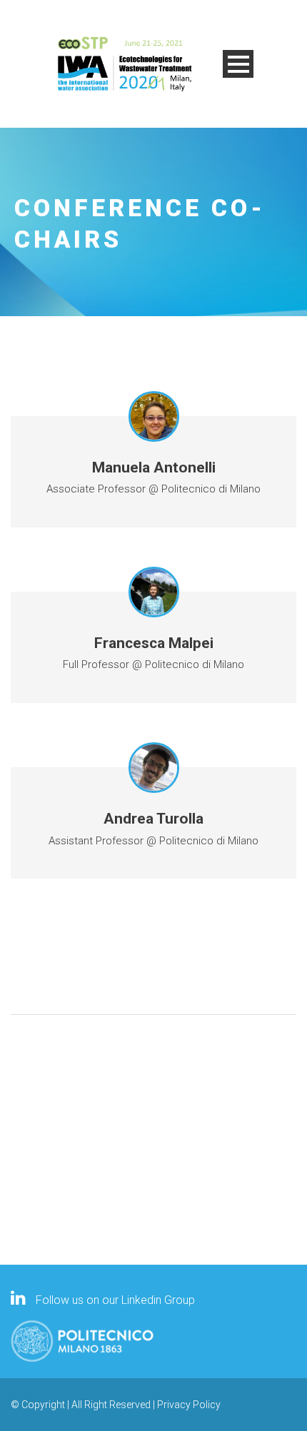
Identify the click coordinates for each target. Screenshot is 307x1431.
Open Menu (238, 64)
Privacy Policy (189, 1404)
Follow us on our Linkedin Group (114, 1300)
